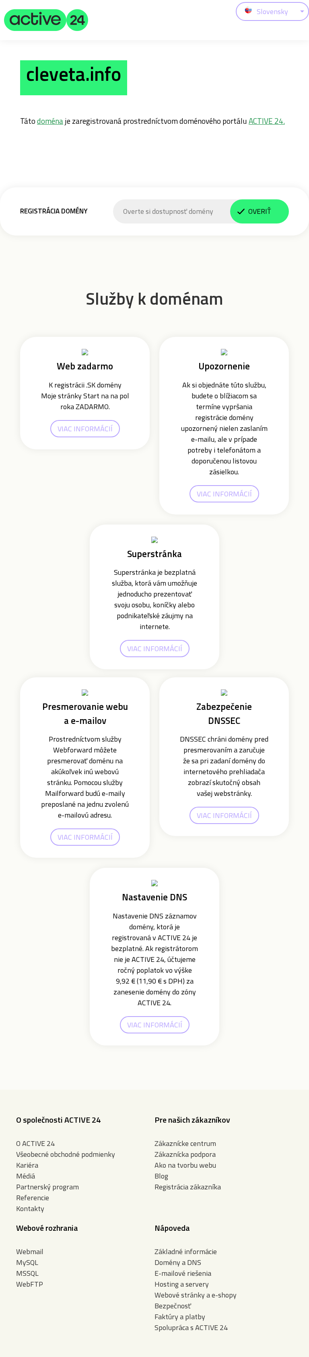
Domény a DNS (177, 1262)
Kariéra (27, 1165)
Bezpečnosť (172, 1305)
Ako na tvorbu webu (185, 1165)
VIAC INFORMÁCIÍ (85, 428)
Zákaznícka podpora (185, 1154)
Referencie (32, 1197)
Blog (161, 1175)
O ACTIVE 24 (35, 1143)
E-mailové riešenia (182, 1273)
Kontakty (30, 1208)
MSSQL (27, 1273)
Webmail (29, 1251)
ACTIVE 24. (267, 121)
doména (50, 121)
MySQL (27, 1262)
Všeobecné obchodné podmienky (65, 1154)
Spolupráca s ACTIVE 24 (191, 1327)
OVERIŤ (259, 211)
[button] (46, 20)
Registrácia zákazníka (187, 1186)
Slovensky (272, 11)
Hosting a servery (181, 1284)
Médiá (25, 1175)
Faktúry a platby (179, 1316)
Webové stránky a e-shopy (195, 1294)
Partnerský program (47, 1186)
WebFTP (29, 1284)
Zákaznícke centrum (185, 1143)
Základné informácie (185, 1251)
